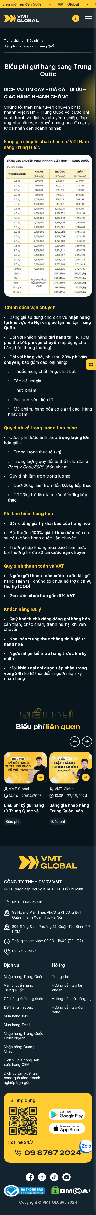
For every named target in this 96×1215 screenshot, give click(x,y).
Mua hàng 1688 (17, 1016)
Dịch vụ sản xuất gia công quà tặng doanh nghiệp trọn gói (22, 1078)
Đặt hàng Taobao (18, 1007)
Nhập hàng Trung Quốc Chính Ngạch (23, 1035)
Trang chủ (11, 40)
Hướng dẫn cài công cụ (71, 998)
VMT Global (60, 4)
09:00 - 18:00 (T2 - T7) (63, 941)
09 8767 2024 (24, 951)
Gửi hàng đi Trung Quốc (24, 998)
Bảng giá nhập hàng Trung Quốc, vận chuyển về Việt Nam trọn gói (69, 808)
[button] (75, 741)
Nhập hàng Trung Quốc (23, 976)
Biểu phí (33, 40)
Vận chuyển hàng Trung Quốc (18, 987)
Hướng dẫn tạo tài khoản (67, 987)
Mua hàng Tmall (17, 1025)
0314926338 (32, 902)
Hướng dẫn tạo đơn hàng (68, 1009)
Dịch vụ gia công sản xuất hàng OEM (21, 1062)
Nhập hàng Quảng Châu (19, 1048)
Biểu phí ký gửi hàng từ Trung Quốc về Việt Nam (24, 808)
